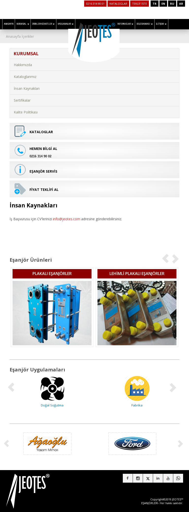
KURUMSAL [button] (21, 24)
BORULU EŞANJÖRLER (143, 273)
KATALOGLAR (118, 3)
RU (172, 3)
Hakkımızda (23, 64)
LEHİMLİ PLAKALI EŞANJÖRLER (58, 273)
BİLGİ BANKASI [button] (143, 24)
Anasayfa (13, 36)
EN (163, 3)
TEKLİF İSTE (139, 3)
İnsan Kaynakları (27, 88)
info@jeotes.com (66, 219)
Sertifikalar (22, 100)
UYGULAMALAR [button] (64, 24)
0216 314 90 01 (95, 3)
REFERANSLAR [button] (124, 24)
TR (155, 3)
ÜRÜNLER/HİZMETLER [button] (42, 24)
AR (181, 3)
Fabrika (58, 405)
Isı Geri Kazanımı (143, 405)
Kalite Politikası (26, 112)
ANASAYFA (9, 24)
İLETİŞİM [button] (160, 24)
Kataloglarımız (25, 76)
